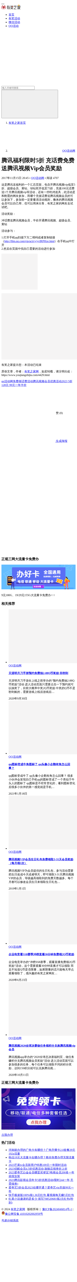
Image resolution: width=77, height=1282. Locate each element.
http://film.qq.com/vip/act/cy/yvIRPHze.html (29, 241)
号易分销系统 (10, 1220)
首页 (11, 14)
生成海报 (61, 440)
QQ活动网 (37, 177)
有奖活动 (14, 18)
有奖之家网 (31, 371)
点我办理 (7, 1134)
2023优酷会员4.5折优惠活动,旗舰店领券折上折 (38, 1168)
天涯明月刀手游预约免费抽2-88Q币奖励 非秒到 (38, 673)
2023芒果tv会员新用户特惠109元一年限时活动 (38, 1164)
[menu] (2, 3)
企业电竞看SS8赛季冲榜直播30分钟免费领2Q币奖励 (41, 954)
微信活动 (14, 22)
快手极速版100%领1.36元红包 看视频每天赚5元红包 (41, 1195)
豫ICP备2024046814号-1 (57, 1209)
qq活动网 (7, 381)
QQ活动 (14, 25)
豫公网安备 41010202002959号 (24, 1213)
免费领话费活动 (23, 381)
